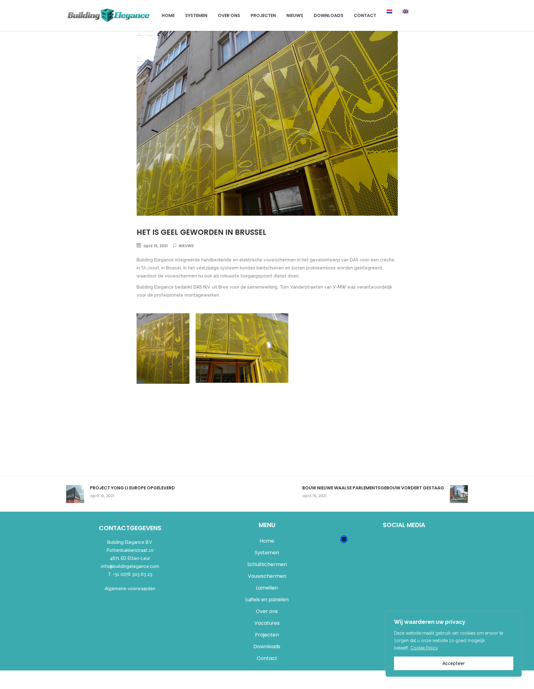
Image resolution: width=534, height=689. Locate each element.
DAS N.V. (201, 287)
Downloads (266, 646)
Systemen (267, 552)
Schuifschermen (267, 564)
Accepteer (454, 663)
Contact (267, 658)
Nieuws (186, 245)
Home (267, 540)
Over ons (267, 611)
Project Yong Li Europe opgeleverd (132, 488)
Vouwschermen (267, 576)
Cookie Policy (424, 647)
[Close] (515, 617)
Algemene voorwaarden (130, 588)
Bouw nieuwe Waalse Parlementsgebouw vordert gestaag (373, 488)
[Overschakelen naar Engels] (405, 15)
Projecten (267, 634)
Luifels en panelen (267, 599)
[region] (454, 644)
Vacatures (267, 623)
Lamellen (267, 587)
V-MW (339, 287)
